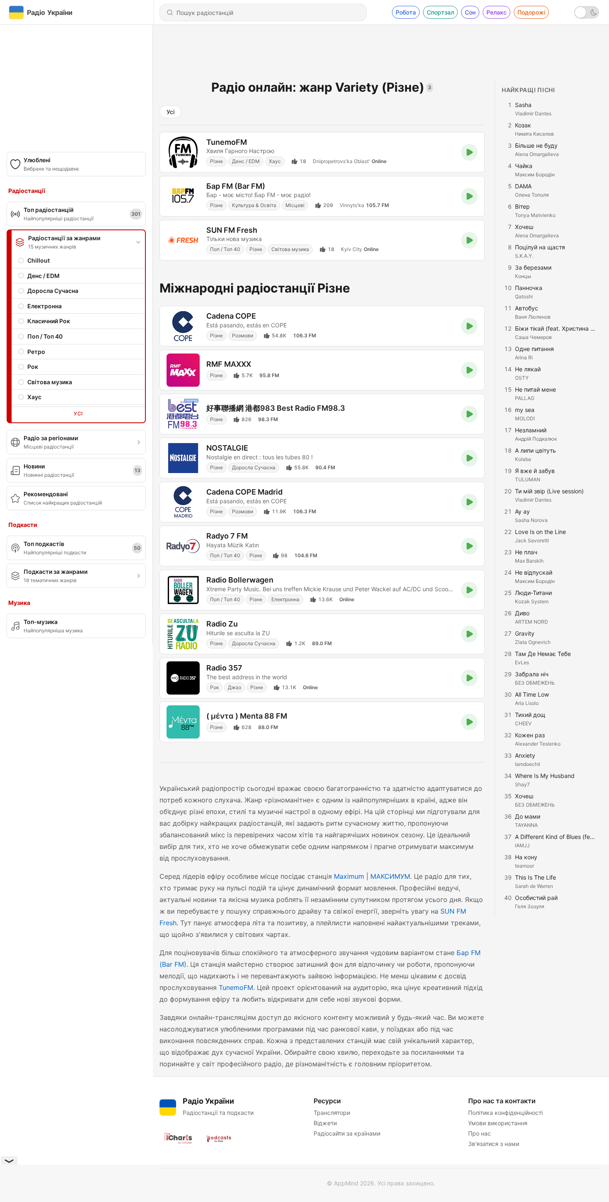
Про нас (479, 1133)
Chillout (38, 260)
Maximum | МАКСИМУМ (372, 876)
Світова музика (49, 381)
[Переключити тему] (586, 12)
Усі (78, 413)
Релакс (496, 12)
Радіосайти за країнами (347, 1133)
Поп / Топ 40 (45, 336)
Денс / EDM (43, 275)
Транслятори (332, 1112)
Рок (32, 366)
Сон (470, 12)
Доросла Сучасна (52, 290)
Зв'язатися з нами (493, 1143)
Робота (406, 12)
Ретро (36, 351)
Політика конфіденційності (505, 1112)
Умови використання (497, 1122)
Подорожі (531, 12)
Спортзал (440, 12)
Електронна (44, 306)
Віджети (325, 1122)
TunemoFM (236, 987)
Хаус (34, 396)
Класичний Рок (48, 320)
